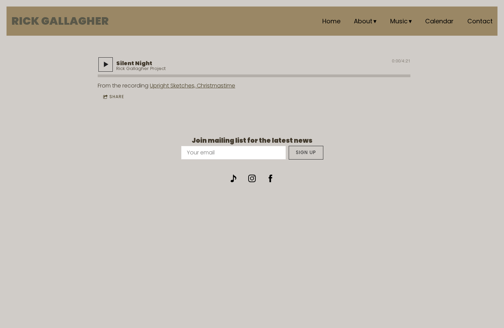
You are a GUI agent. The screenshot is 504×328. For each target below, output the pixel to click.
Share (116, 96)
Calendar (439, 21)
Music (399, 21)
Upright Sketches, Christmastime (192, 86)
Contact (480, 21)
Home (331, 21)
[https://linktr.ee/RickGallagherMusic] (233, 178)
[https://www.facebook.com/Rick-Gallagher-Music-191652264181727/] (270, 178)
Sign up (306, 152)
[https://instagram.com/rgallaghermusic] (252, 178)
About (363, 21)
